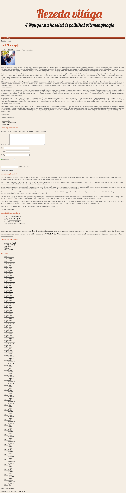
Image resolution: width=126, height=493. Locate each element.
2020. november (9, 338)
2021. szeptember (9, 322)
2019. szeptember (9, 362)
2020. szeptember (9, 342)
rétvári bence (79, 234)
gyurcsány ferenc (52, 231)
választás (11, 236)
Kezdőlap (7, 38)
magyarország (121, 231)
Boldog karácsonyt (9, 244)
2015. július (7, 445)
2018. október (8, 380)
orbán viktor (52, 233)
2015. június (8, 446)
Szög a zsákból (8, 249)
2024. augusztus (9, 263)
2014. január (8, 475)
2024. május (8, 268)
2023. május (8, 288)
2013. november (9, 478)
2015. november (9, 438)
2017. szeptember (9, 401)
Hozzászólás (5, 145)
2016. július (7, 425)
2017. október (8, 400)
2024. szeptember (9, 262)
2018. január (8, 395)
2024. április (8, 270)
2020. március (8, 352)
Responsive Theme (6, 491)
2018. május (8, 388)
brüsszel (14, 231)
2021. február (8, 333)
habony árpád (61, 231)
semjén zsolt (85, 234)
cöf (20, 231)
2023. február (8, 293)
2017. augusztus (9, 403)
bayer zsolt (9, 231)
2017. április (8, 410)
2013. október (8, 480)
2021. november (9, 318)
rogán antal (72, 234)
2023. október (8, 280)
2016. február (8, 433)
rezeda (18, 50)
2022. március (8, 312)
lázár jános (115, 231)
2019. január (8, 375)
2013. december (9, 476)
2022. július (7, 305)
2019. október (8, 360)
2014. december (9, 456)
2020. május (8, 348)
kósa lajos (101, 231)
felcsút (30, 231)
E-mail (3, 151)
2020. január (8, 355)
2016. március (8, 431)
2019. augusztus (9, 363)
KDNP (89, 231)
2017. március (8, 411)
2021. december (9, 317)
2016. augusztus (9, 423)
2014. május (8, 468)
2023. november (9, 278)
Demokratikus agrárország (8, 122)
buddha (18, 231)
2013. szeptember (9, 481)
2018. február (8, 393)
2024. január (8, 275)
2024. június (8, 267)
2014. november (9, 458)
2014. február (8, 473)
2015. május (8, 448)
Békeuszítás (7, 246)
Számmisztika (6, 121)
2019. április (8, 370)
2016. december (9, 416)
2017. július (7, 405)
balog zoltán (4, 231)
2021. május (8, 328)
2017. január (8, 415)
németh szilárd (30, 234)
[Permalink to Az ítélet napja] (8, 64)
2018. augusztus (9, 383)
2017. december (9, 396)
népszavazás (38, 234)
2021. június (8, 327)
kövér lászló (107, 231)
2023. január (8, 295)
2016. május (8, 428)
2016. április (8, 430)
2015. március (8, 451)
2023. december (9, 277)
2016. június (8, 426)
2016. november (9, 418)
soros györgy (101, 234)
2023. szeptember (9, 282)
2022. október (8, 300)
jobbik (78, 231)
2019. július (7, 365)
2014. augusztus (9, 463)
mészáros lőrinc (19, 234)
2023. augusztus (9, 283)
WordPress (22, 491)
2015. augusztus (9, 443)
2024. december (9, 257)
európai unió (25, 231)
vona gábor (6, 236)
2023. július (7, 285)
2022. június (8, 307)
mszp (13, 234)
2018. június (8, 387)
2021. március (8, 332)
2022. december (9, 297)
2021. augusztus (9, 323)
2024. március (8, 272)
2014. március (8, 471)
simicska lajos (93, 234)
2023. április (8, 290)
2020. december (9, 337)
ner (24, 234)
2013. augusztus (9, 483)
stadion (106, 234)
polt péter (67, 234)
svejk (110, 234)
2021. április (8, 330)
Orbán (43, 234)
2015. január (8, 455)
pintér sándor (62, 234)
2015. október (8, 440)
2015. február (8, 453)
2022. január (8, 315)
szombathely (114, 234)
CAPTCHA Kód (23, 166)
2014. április (8, 470)
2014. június (8, 466)
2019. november (9, 358)
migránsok (9, 234)
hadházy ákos (68, 231)
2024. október (8, 260)
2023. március (8, 292)
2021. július (7, 325)
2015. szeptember (9, 441)
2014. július (7, 465)
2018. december (9, 377)
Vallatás (6, 248)
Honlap (3, 155)
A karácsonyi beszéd (15, 216)
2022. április (8, 310)
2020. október (8, 340)
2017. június (8, 406)
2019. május (8, 368)
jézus (81, 231)
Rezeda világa (9, 488)
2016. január (8, 435)
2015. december (9, 436)
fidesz (34, 231)
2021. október (8, 320)
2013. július (7, 485)
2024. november (9, 258)
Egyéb (9, 41)
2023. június (8, 287)
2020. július (7, 345)
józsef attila (85, 231)
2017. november (9, 398)
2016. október (8, 420)
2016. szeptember (9, 421)
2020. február (8, 353)
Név (2, 148)
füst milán (44, 231)
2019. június (8, 367)
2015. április (8, 450)
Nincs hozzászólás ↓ (28, 50)
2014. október (8, 460)
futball (39, 231)
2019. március (8, 372)
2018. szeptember (9, 382)
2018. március (8, 391)
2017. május (8, 408)
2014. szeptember (9, 461)
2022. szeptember (9, 302)
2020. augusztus (9, 343)
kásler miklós (95, 231)
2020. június (8, 347)
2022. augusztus (9, 303)
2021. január (8, 335)
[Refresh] (14, 159)
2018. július (7, 385)
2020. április (8, 350)
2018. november (9, 378)
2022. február (8, 313)
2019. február (8, 373)
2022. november (9, 298)
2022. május (8, 308)
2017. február (8, 413)
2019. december (9, 357)
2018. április (8, 390)
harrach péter (74, 231)
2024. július (7, 265)
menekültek (4, 234)
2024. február (8, 273)
